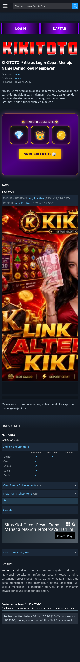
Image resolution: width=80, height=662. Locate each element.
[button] (40, 200)
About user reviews (42, 608)
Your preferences (65, 608)
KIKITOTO (8, 570)
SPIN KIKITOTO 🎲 (40, 154)
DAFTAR (59, 28)
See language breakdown (15, 608)
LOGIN (20, 28)
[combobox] (42, 6)
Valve (18, 74)
